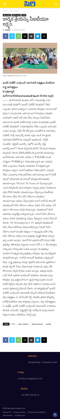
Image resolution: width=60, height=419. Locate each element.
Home (5, 11)
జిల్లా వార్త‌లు (14, 11)
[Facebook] (5, 36)
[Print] (31, 36)
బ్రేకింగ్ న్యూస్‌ (16, 15)
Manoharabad (37, 324)
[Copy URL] (44, 36)
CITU (13, 324)
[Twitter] (12, 36)
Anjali (7, 30)
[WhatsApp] (18, 36)
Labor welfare (23, 324)
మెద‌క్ (23, 15)
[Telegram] (37, 36)
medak (48, 324)
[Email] (25, 36)
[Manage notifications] (55, 414)
